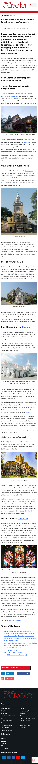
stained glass (8, 593)
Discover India (5, 723)
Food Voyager (5, 728)
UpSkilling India (25, 725)
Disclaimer (4, 748)
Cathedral (15, 609)
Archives (4, 713)
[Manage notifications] (33, 760)
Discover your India (15, 621)
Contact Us (4, 741)
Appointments (5, 708)
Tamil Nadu (27, 139)
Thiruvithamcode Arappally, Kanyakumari (17, 645)
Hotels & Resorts (6, 730)
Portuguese (29, 171)
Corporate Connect (7, 720)
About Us (4, 739)
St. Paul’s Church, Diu (11, 650)
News (21, 716)
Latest (22, 708)
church (30, 511)
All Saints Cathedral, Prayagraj (17, 655)
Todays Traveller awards (27, 718)
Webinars (23, 728)
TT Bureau (7, 28)
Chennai (26, 327)
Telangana (23, 518)
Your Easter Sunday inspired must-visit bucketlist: (20, 643)
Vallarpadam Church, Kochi (12, 648)
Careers (3, 743)
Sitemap (3, 746)
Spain (28, 412)
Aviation (3, 711)
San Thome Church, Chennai (13, 652)
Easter (27, 322)
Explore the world (7, 725)
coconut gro (27, 142)
